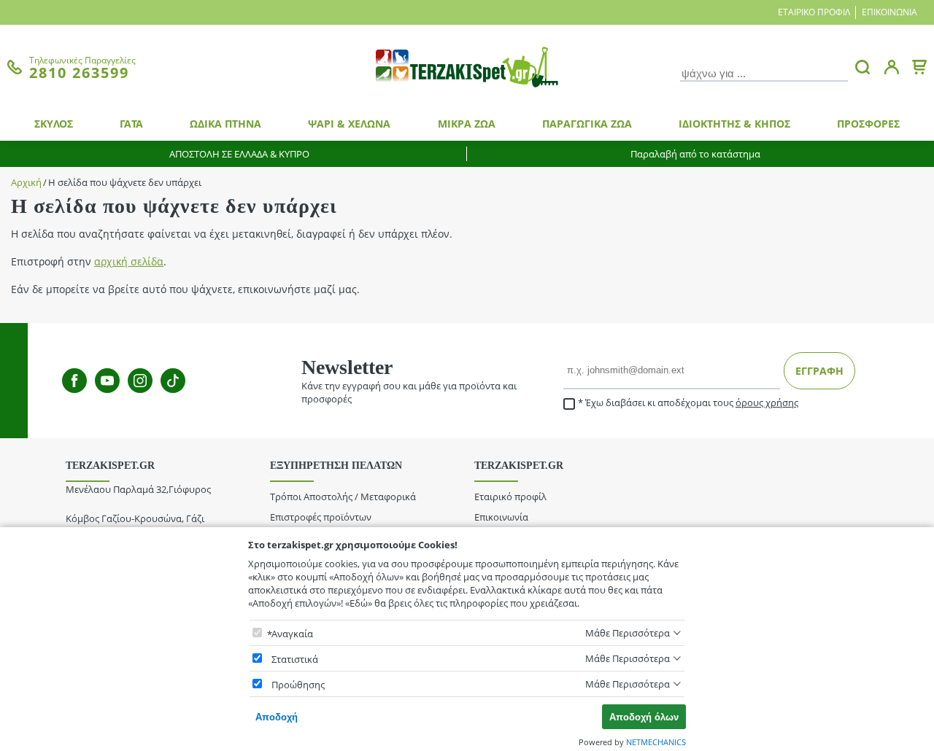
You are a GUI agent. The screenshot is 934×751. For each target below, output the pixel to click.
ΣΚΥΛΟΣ (53, 124)
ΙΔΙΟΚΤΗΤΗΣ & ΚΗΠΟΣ (734, 124)
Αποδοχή (276, 717)
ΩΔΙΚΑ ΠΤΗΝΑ (225, 124)
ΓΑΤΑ (131, 124)
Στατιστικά (294, 659)
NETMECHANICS (656, 741)
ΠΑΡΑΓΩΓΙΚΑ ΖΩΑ (587, 124)
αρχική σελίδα (128, 261)
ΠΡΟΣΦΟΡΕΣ (868, 124)
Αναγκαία (292, 633)
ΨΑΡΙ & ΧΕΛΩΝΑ (349, 124)
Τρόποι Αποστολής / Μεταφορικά (343, 496)
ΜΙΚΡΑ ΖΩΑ (466, 124)
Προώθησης (298, 684)
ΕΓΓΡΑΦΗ (819, 371)
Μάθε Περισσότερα (627, 632)
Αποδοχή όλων (644, 717)
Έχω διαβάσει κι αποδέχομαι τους (691, 403)
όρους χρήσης (767, 402)
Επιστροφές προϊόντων (320, 517)
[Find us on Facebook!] (74, 380)
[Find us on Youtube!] (107, 380)
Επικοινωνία (889, 12)
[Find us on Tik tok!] (173, 380)
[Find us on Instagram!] (140, 380)
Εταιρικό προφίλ (814, 12)
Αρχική (26, 182)
